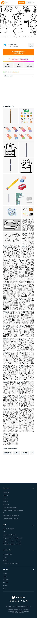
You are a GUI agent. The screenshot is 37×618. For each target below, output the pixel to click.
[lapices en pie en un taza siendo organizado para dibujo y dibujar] (10, 164)
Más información (8, 75)
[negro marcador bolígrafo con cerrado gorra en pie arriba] (10, 196)
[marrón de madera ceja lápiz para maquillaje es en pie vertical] (10, 115)
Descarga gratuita (18, 52)
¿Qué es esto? (16, 72)
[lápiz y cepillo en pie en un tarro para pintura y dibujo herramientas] (10, 212)
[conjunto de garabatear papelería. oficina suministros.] (12, 258)
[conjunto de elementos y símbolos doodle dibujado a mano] (9, 335)
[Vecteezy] (2, 2)
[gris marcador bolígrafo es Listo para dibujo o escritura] (9, 246)
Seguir (31, 46)
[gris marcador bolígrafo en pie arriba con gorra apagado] (10, 180)
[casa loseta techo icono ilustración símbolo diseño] (9, 284)
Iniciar (28, 2)
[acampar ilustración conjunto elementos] (10, 130)
